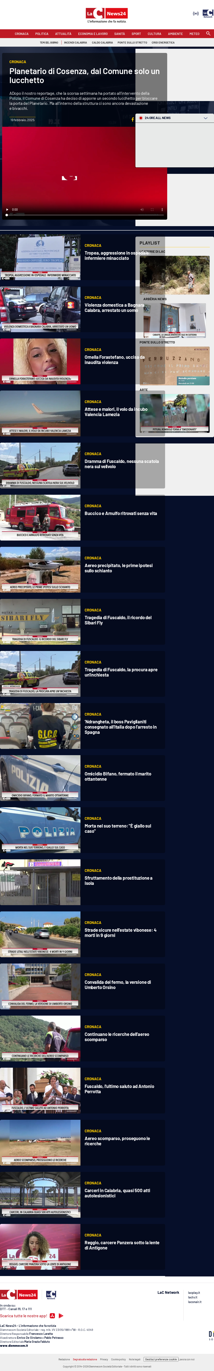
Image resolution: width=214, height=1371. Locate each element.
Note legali (134, 1359)
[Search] (208, 33)
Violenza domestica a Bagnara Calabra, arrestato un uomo (114, 307)
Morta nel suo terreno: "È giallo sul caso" (118, 828)
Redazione (64, 1359)
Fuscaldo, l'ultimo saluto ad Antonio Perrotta (119, 1088)
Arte (144, 390)
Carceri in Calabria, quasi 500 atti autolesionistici (117, 1193)
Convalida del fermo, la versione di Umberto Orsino (118, 984)
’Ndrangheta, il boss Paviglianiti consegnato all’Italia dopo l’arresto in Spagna (121, 727)
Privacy (104, 1359)
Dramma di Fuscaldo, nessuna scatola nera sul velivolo (122, 463)
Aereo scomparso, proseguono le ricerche (117, 1140)
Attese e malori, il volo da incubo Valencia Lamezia (116, 411)
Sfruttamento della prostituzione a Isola (119, 880)
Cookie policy (118, 1359)
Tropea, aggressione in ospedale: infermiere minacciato (118, 255)
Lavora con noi (186, 1359)
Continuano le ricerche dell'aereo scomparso (117, 1036)
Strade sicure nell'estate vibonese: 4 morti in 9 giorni (121, 932)
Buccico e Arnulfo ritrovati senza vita (121, 513)
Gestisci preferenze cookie (161, 1359)
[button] (133, 119)
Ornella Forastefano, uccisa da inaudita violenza (115, 359)
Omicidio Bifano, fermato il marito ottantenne (118, 776)
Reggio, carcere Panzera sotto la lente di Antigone (122, 1245)
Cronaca (93, 245)
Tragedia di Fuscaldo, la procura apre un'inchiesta (121, 672)
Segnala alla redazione (85, 1359)
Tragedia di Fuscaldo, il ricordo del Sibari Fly (118, 620)
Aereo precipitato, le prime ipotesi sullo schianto (119, 567)
